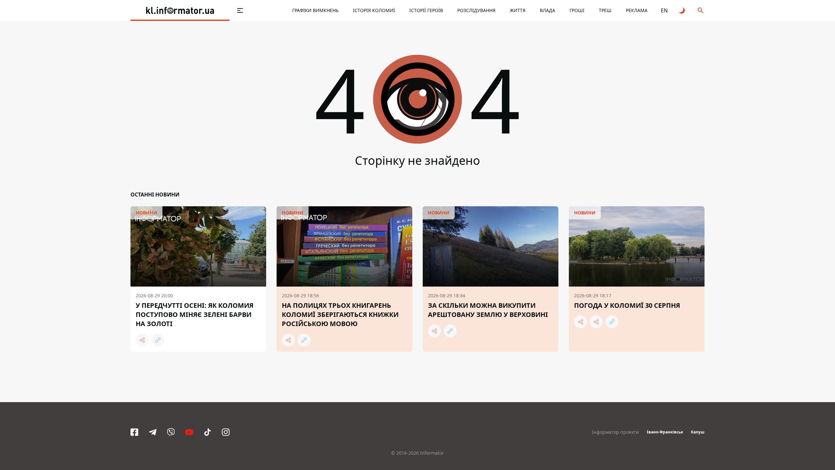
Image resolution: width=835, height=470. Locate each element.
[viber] (171, 432)
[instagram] (226, 432)
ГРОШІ (576, 10)
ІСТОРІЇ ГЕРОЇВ (426, 10)
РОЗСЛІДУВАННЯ (476, 10)
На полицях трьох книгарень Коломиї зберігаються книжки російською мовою (340, 314)
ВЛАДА (547, 10)
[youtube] (189, 432)
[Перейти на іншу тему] (682, 10)
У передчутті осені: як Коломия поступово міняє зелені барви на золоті (194, 314)
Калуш (698, 432)
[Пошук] (701, 10)
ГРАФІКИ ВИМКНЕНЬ (315, 10)
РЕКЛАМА (636, 10)
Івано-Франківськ (665, 432)
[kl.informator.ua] (180, 10)
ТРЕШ (605, 10)
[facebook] (134, 432)
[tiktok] (207, 432)
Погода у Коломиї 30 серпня (627, 305)
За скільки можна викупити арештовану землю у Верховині (488, 310)
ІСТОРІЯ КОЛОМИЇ (374, 10)
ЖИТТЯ (517, 10)
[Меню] (240, 10)
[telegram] (153, 432)
